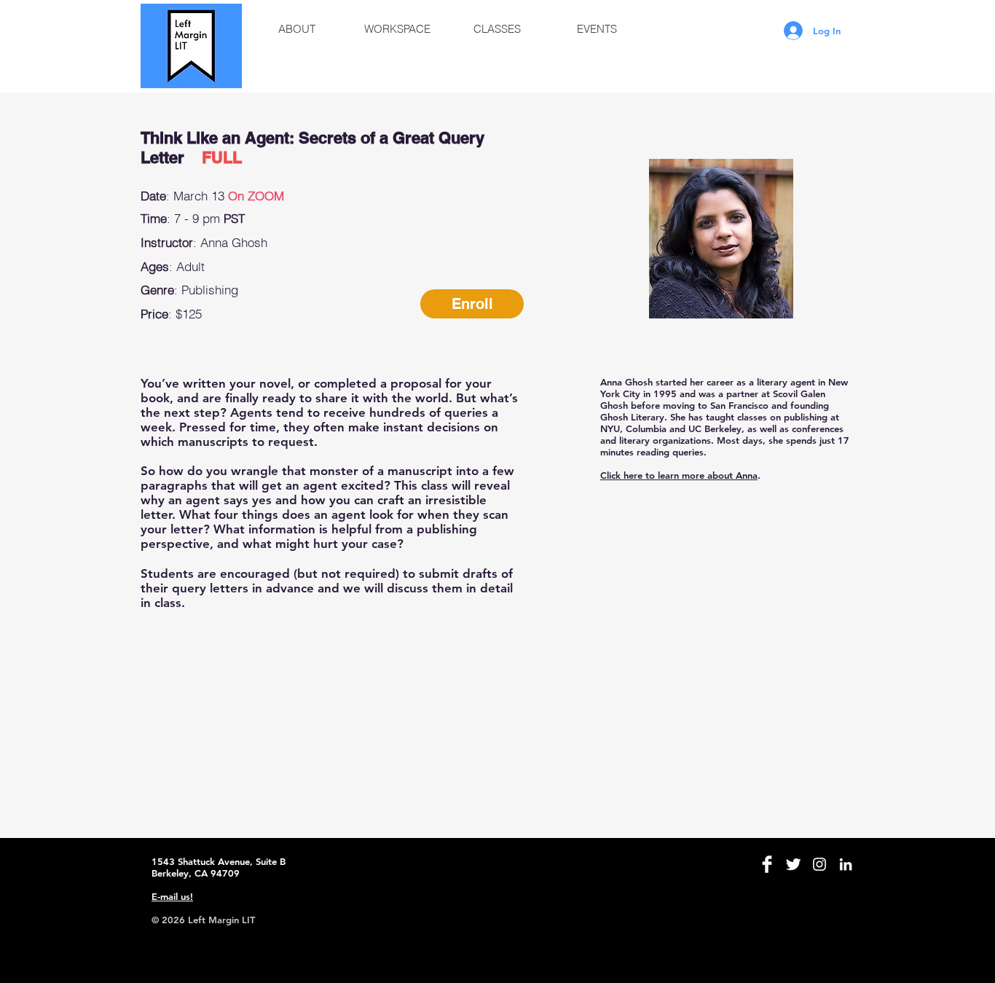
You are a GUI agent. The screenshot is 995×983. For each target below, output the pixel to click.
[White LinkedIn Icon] (845, 864)
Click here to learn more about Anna (679, 475)
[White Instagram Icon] (819, 864)
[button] (297, 29)
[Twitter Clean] (793, 864)
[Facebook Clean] (767, 864)
